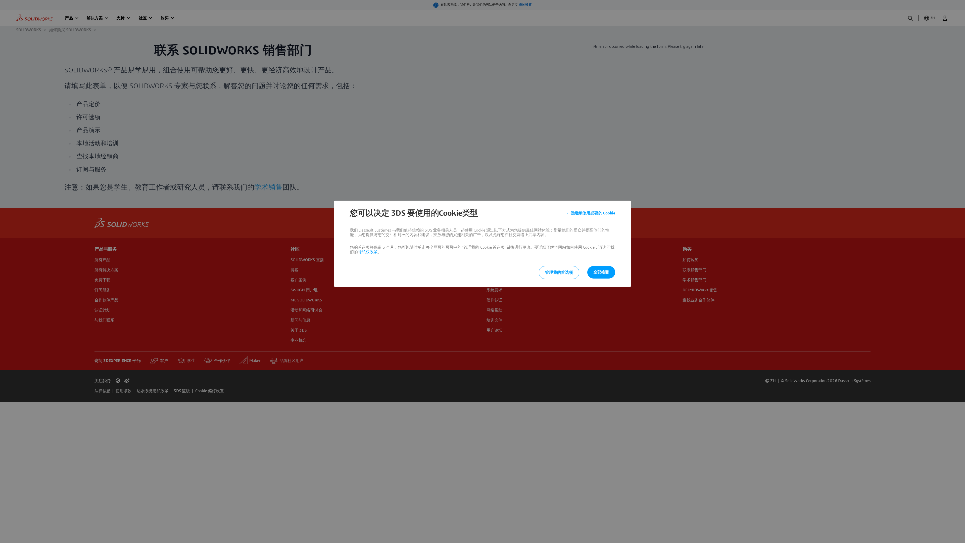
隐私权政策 (368, 252)
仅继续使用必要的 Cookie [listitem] (592, 213)
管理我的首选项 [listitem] (559, 272)
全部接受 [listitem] (601, 272)
